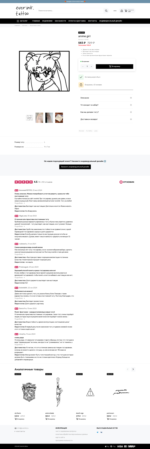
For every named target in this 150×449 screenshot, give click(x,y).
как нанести (60, 21)
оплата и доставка (77, 21)
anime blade (49, 413)
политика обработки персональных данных (72, 434)
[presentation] (128, 369)
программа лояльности (64, 440)
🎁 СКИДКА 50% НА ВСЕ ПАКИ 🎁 (75, 1)
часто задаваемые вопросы (66, 431)
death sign (80, 413)
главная (36, 21)
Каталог (24, 21)
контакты (92, 21)
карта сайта (60, 437)
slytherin (18, 413)
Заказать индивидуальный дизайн (75, 167)
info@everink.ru (22, 428)
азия (95, 131)
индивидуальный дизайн (110, 21)
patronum (110, 413)
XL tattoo (89, 131)
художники (47, 21)
